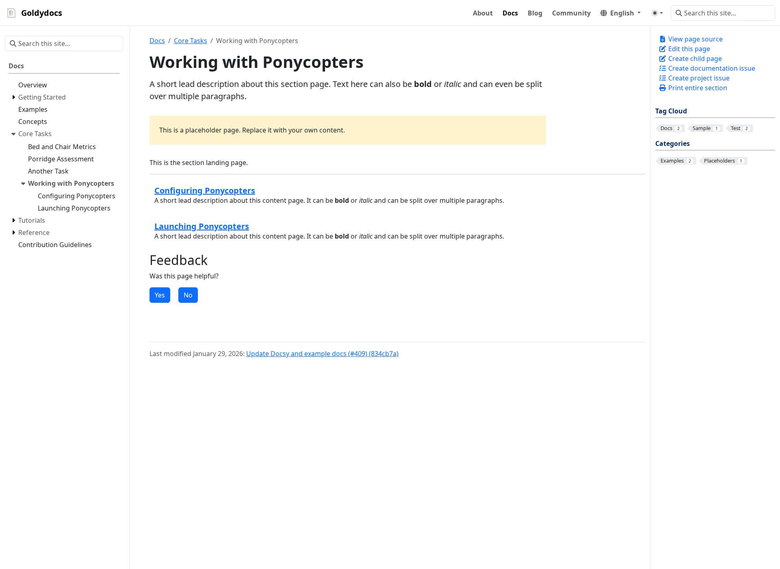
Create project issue (698, 78)
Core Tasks (190, 40)
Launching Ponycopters (201, 226)
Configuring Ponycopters (204, 190)
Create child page (694, 58)
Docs (157, 40)
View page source (695, 39)
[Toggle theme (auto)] (657, 13)
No (188, 295)
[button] (620, 13)
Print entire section (697, 87)
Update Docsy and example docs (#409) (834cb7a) (322, 353)
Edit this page (688, 48)
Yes (160, 295)
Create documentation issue (711, 68)
